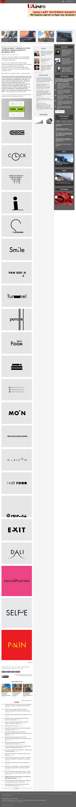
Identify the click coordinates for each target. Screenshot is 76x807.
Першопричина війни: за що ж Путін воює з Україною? (46, 60)
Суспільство (18, 793)
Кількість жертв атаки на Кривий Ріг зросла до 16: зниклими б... (8, 40)
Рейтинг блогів (5, 795)
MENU (3, 1)
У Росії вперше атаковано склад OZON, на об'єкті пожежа (26, 40)
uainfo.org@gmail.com (19, 801)
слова (13, 671)
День (58, 121)
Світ (27, 793)
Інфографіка (43, 114)
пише (7, 91)
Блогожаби (64, 189)
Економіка (24, 793)
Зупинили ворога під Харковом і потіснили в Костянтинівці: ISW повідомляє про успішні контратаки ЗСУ (18, 738)
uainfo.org (16, 800)
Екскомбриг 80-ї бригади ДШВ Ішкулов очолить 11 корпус (27, 694)
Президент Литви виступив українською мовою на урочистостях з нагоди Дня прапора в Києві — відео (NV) (43, 86)
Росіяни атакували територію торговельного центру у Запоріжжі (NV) (44, 99)
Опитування (64, 76)
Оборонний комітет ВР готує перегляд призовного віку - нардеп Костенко (64, 182)
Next (73, 37)
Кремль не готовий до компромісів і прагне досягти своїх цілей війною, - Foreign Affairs (67, 69)
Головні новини (9, 793)
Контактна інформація (10, 801)
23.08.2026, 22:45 (40, 89)
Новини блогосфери (17, 46)
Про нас (3, 801)
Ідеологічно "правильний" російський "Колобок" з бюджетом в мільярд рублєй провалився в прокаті (47, 68)
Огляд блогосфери (62, 793)
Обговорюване (64, 116)
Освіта (40, 793)
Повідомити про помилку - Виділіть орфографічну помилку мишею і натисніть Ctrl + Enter (15, 667)
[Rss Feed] (63, 1)
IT (45, 793)
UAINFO (30, 662)
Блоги (43, 48)
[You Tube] (70, 1)
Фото (64, 151)
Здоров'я (48, 793)
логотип (8, 671)
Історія (37, 793)
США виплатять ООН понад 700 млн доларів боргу (17, 762)
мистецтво (17, 671)
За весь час (70, 121)
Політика (14, 793)
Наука (34, 793)
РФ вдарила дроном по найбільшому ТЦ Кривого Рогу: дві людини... (46, 40)
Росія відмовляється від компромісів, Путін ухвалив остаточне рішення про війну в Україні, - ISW (64, 134)
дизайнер (4, 671)
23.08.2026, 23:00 (40, 82)
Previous (2, 37)
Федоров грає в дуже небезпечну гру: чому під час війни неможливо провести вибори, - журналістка (67, 52)
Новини (16, 702)
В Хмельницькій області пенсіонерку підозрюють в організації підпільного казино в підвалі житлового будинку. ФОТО (64, 165)
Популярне (64, 118)
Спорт (51, 793)
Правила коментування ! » (26, 700)
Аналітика (64, 47)
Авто (43, 793)
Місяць (64, 121)
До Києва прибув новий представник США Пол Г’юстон (18, 714)
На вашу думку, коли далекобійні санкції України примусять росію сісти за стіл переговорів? (64, 80)
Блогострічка (43, 75)
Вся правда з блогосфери (6, 46)
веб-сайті (23, 91)
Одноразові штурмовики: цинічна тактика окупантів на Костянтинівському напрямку (47, 53)
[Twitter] (68, 1)
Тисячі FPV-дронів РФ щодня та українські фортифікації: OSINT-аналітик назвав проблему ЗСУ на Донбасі (18, 733)
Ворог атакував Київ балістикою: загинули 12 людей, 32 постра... (62, 40)
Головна (3, 793)
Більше (17, 788)
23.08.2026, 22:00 (40, 109)
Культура (30, 793)
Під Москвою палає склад (11, 725)
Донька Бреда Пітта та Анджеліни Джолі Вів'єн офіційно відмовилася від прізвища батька (64, 139)
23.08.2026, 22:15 (40, 102)
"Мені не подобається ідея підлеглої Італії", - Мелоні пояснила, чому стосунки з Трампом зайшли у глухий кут (18, 773)
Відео (64, 170)
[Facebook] (65, 1)
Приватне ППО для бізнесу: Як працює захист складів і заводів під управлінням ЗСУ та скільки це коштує (67, 61)
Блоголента (69, 793)
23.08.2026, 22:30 (40, 96)
